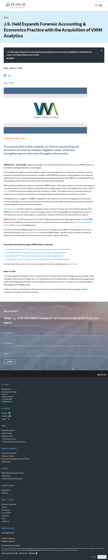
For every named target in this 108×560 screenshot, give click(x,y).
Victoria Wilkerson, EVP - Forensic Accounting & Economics (28, 259)
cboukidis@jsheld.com (62, 249)
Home (6, 68)
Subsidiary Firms (7, 436)
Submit (10, 362)
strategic (17, 225)
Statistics (22, 553)
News (20, 68)
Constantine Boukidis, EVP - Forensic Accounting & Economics (29, 249)
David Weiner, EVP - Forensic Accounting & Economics (26, 256)
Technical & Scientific (9, 453)
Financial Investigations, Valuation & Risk (15, 459)
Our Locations (6, 513)
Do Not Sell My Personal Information (14, 442)
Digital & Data (6, 462)
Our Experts (6, 510)
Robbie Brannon (10, 209)
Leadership (5, 516)
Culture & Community (9, 504)
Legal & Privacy (7, 433)
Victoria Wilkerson (32, 233)
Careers (4, 507)
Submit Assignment (8, 430)
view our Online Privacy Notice (33, 550)
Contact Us (5, 521)
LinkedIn (5, 413)
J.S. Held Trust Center (9, 439)
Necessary (8, 553)
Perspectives (6, 476)
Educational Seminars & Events (12, 479)
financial (7, 225)
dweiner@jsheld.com (56, 256)
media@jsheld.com (8, 533)
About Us (13, 68)
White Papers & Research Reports (13, 473)
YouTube (5, 416)
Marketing (32, 553)
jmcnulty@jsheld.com (58, 253)
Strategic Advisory (8, 456)
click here (73, 264)
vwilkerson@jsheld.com (61, 259)
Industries (5, 493)
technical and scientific (83, 222)
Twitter (4, 419)
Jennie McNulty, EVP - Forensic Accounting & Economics (27, 253)
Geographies (6, 490)
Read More (10, 58)
